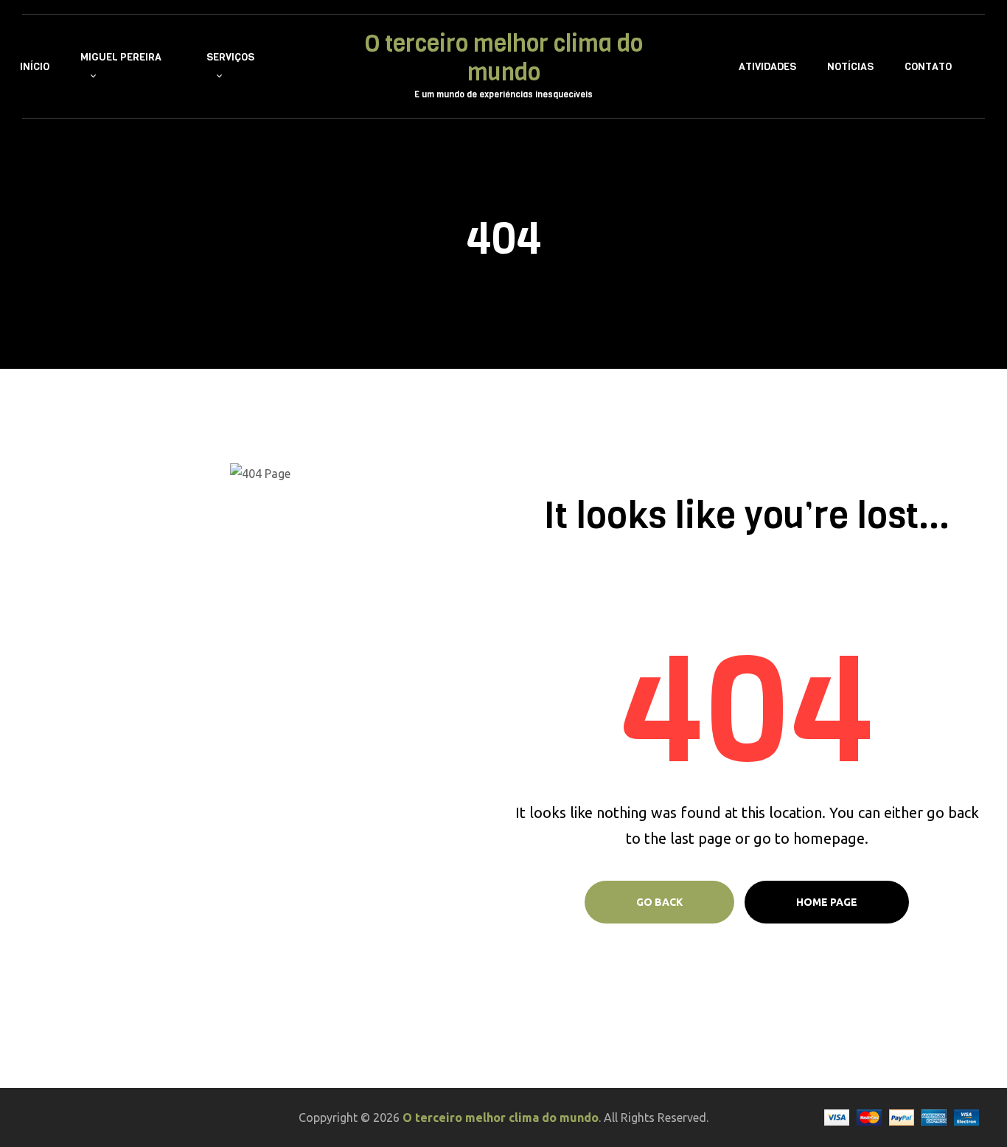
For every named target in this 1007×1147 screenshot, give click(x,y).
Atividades (767, 67)
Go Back (659, 902)
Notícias (850, 67)
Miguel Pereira (120, 57)
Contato (928, 67)
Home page (826, 902)
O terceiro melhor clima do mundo (504, 59)
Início (34, 67)
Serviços (230, 57)
